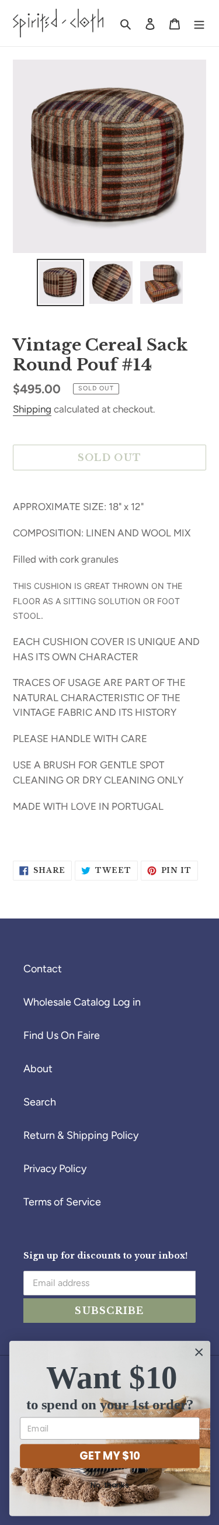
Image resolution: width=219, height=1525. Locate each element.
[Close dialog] (199, 1352)
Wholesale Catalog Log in (82, 1002)
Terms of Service (62, 1201)
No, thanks (110, 1485)
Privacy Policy (54, 1168)
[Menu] (199, 23)
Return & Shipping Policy (80, 1135)
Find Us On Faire (61, 1035)
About (38, 1068)
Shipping (32, 409)
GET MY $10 (109, 1455)
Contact (42, 968)
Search (39, 1102)
